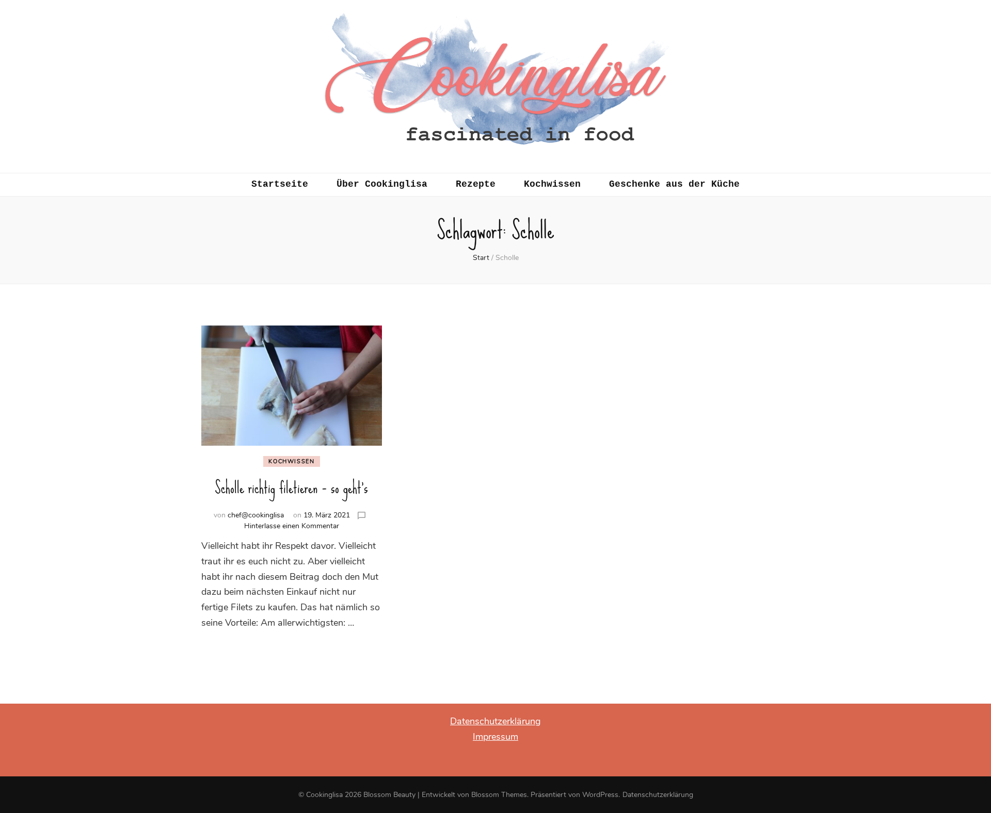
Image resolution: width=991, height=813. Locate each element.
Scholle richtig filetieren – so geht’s (291, 488)
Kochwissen (552, 184)
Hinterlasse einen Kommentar (291, 526)
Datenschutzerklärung (495, 721)
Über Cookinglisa (382, 184)
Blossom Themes (499, 795)
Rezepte (476, 184)
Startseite (279, 184)
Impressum (495, 736)
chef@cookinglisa (256, 515)
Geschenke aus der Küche (674, 184)
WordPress (600, 795)
